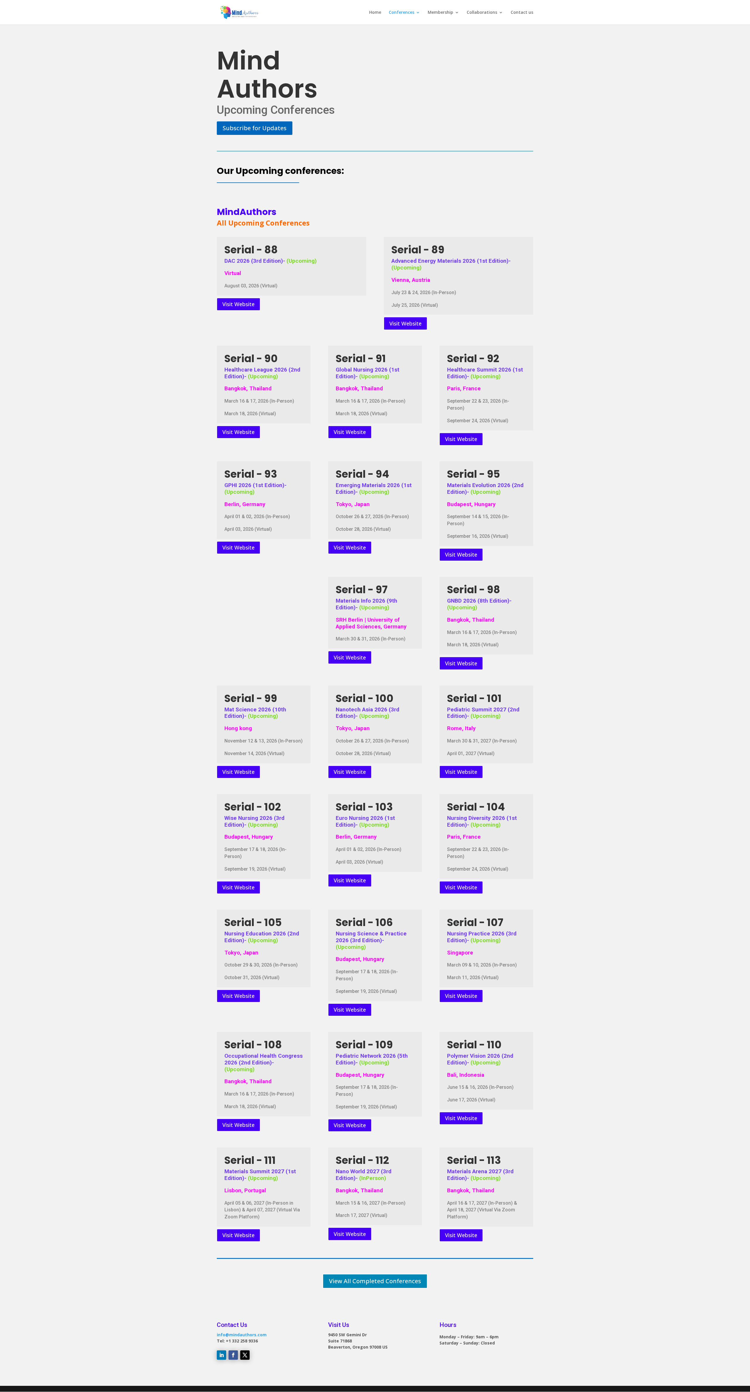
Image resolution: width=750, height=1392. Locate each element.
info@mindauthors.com (242, 1334)
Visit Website (238, 304)
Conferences (401, 12)
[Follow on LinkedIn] (221, 1355)
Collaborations (482, 12)
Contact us (522, 12)
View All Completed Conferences (375, 1281)
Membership (440, 12)
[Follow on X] (245, 1355)
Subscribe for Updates (255, 128)
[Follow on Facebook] (233, 1355)
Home (375, 12)
